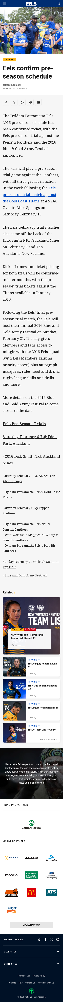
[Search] (58, 4)
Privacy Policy (39, 975)
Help (21, 982)
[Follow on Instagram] (57, 939)
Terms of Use (24, 975)
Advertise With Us (46, 982)
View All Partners (31, 924)
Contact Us (30, 982)
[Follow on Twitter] (51, 939)
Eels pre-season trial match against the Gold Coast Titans (29, 194)
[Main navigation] (4, 4)
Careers (12, 982)
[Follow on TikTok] (39, 939)
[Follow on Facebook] (45, 939)
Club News (9, 60)
